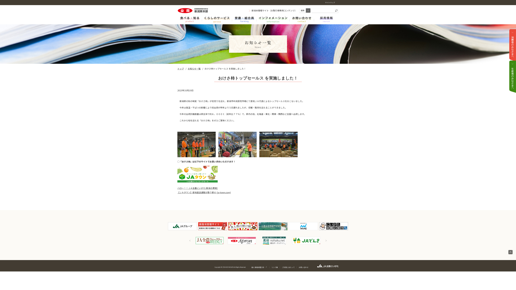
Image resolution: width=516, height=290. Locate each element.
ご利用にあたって (288, 267)
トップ (180, 68)
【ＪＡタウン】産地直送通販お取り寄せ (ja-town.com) (204, 192)
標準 (302, 10)
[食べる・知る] (189, 19)
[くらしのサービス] (217, 19)
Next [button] (326, 241)
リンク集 (274, 267)
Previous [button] (190, 241)
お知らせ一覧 (194, 68)
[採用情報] (326, 19)
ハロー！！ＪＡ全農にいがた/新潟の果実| (197, 188)
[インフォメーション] (273, 19)
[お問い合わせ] (301, 19)
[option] (210, 241)
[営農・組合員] (244, 19)
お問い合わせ (303, 267)
